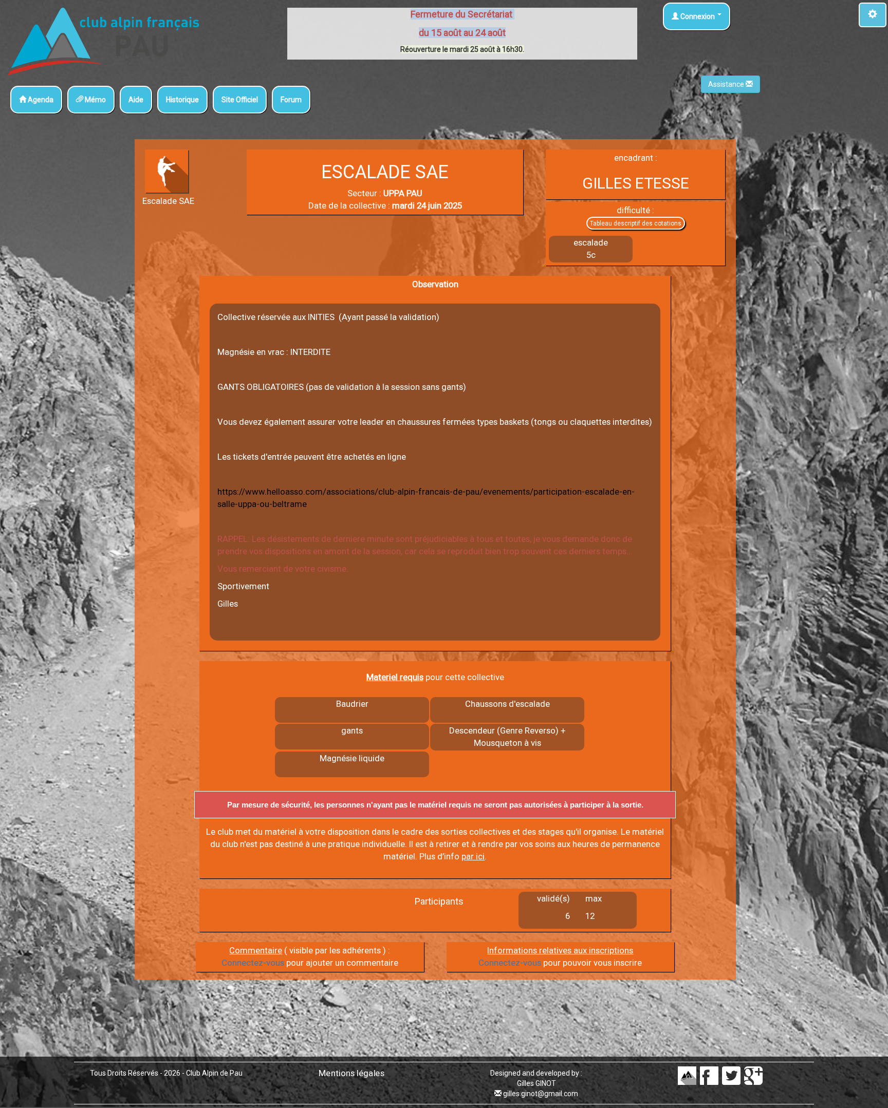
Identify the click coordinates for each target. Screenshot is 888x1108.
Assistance (727, 84)
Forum (291, 100)
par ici (473, 856)
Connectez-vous (252, 962)
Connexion (697, 16)
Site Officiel (239, 100)
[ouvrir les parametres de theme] (872, 15)
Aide (135, 100)
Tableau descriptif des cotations (635, 223)
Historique (182, 100)
